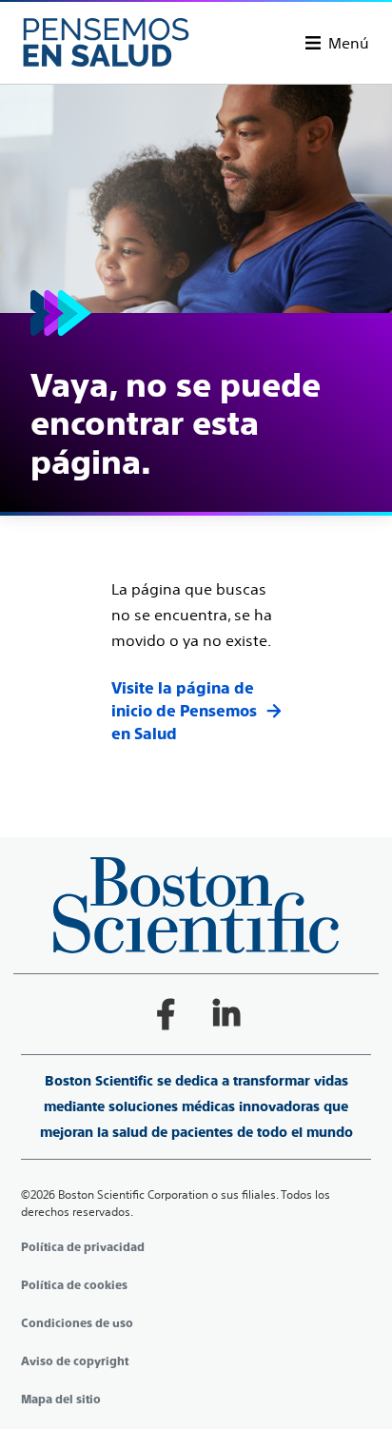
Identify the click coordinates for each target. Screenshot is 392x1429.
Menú (348, 42)
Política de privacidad (83, 1247)
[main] (196, 415)
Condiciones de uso (77, 1323)
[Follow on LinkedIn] (226, 1014)
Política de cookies (74, 1285)
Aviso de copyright (74, 1361)
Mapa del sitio (61, 1399)
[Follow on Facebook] (165, 1014)
